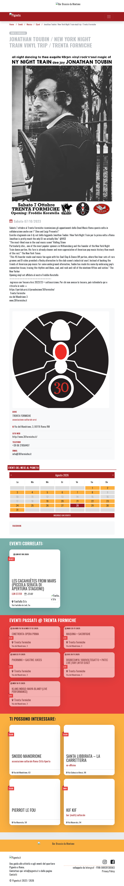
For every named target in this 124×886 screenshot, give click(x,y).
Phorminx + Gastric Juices (27, 660)
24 (17, 505)
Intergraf (90, 867)
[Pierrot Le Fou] (34, 792)
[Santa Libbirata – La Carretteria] (89, 738)
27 (62, 505)
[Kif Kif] (89, 792)
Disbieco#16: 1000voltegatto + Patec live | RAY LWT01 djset (87, 661)
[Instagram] (107, 862)
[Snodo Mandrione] (34, 738)
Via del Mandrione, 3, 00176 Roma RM (32, 426)
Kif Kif (71, 810)
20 (62, 501)
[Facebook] (113, 862)
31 (17, 510)
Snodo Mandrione (26, 756)
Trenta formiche (21, 416)
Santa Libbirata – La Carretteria (83, 758)
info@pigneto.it (31, 871)
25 (32, 505)
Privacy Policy (108, 871)
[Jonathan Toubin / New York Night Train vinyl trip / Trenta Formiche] (62, 134)
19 (47, 501)
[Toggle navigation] (109, 17)
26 (47, 505)
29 (92, 505)
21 (77, 501)
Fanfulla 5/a (20, 601)
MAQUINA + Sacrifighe (78, 634)
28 (77, 505)
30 (107, 505)
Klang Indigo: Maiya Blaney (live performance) (29, 690)
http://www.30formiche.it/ (24, 437)
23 (107, 501)
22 (92, 501)
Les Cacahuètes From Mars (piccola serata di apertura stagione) (34, 585)
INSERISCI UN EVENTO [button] (62, 515)
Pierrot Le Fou (24, 810)
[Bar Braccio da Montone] (80, 6)
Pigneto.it (16, 880)
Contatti (13, 874)
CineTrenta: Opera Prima (25, 634)
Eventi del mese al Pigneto (23, 468)
